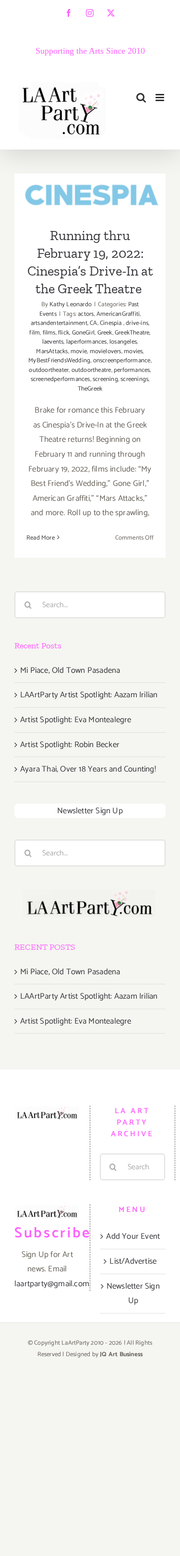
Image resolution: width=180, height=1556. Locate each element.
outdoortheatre (91, 370)
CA (93, 323)
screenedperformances (60, 379)
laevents (53, 342)
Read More (40, 538)
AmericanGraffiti (118, 314)
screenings (134, 379)
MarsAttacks (52, 351)
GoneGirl (83, 333)
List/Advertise (132, 1261)
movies (133, 351)
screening (105, 379)
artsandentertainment (59, 323)
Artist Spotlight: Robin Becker (70, 744)
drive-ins (137, 323)
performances (132, 370)
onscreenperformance (122, 361)
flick (63, 333)
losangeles (123, 342)
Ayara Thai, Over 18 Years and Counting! (88, 769)
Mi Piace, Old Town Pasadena (70, 670)
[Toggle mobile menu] (161, 97)
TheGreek (90, 389)
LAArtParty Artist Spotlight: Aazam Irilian (88, 695)
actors (86, 314)
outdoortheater (49, 370)
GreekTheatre (132, 333)
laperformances (86, 342)
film (34, 333)
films (49, 333)
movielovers (105, 351)
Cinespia (111, 323)
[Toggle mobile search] (141, 97)
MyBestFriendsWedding (59, 361)
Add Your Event (133, 1236)
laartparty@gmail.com (51, 1284)
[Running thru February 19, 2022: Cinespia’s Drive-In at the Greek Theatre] (90, 194)
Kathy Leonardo (70, 305)
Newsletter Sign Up (90, 811)
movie (79, 351)
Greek (104, 333)
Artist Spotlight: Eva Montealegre (76, 719)
